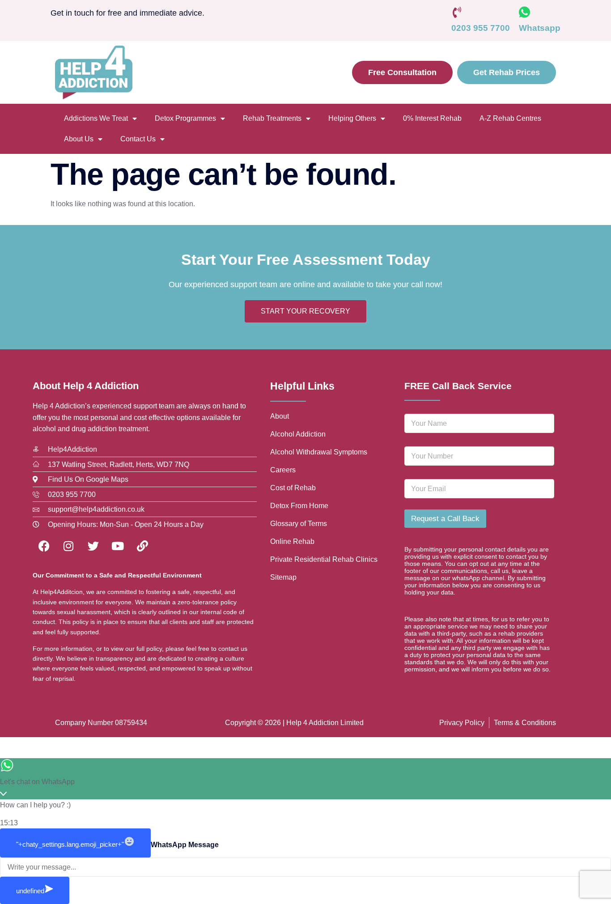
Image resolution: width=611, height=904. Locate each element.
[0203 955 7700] (456, 12)
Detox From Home (299, 505)
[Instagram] (68, 546)
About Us (78, 139)
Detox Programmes (185, 118)
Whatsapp (539, 28)
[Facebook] (44, 546)
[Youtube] (117, 546)
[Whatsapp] (524, 12)
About (279, 416)
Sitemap (283, 577)
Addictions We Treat (96, 118)
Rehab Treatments (272, 118)
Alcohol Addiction (298, 434)
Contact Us (138, 139)
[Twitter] (93, 546)
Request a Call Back (445, 518)
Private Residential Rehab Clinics (324, 559)
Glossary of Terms (298, 523)
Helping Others (352, 118)
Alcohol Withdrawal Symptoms (318, 452)
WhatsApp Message (185, 845)
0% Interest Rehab (432, 118)
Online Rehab (292, 541)
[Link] (142, 546)
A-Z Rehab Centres (510, 118)
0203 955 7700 (480, 28)
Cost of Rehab (293, 488)
